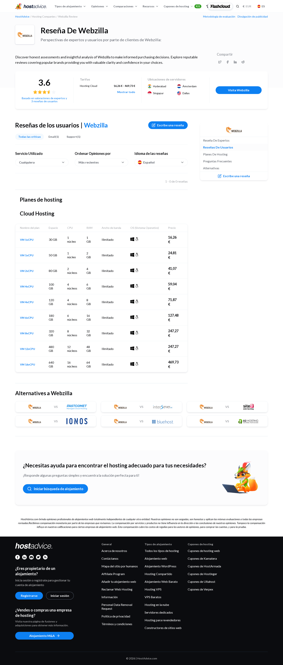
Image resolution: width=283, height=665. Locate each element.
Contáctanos (109, 558)
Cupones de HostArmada (204, 566)
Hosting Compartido (158, 574)
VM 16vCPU (27, 364)
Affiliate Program (113, 574)
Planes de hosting (215, 154)
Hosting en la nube (157, 604)
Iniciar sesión (60, 595)
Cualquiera (27, 162)
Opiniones (97, 6)
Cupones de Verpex (200, 589)
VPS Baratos (153, 597)
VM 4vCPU (26, 286)
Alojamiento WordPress (160, 566)
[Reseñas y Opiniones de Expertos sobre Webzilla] (220, 62)
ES (263, 6)
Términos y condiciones (116, 624)
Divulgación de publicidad (253, 16)
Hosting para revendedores (163, 620)
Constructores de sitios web (163, 628)
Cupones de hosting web (204, 551)
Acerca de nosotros (114, 551)
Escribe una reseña (170, 125)
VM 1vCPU (26, 239)
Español (149, 162)
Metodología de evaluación (219, 16)
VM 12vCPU (27, 349)
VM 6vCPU (26, 317)
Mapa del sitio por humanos (119, 566)
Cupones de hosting (182, 6)
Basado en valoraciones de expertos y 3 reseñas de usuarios (44, 99)
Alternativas (211, 168)
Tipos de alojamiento (68, 6)
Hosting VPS (153, 589)
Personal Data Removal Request (116, 606)
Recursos (148, 6)
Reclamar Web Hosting (116, 589)
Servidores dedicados (159, 612)
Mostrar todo (126, 92)
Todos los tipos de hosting (162, 551)
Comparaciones (123, 6)
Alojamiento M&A (42, 635)
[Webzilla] (24, 34)
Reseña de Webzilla (74, 30)
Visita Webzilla (238, 90)
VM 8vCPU (26, 333)
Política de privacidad (115, 616)
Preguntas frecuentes (217, 161)
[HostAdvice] (31, 6)
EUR (247, 6)
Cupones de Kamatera (202, 558)
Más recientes (89, 162)
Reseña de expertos (216, 140)
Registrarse (29, 595)
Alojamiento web (156, 558)
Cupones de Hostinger (202, 574)
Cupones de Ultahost (201, 581)
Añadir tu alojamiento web (118, 581)
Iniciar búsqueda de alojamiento (58, 489)
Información (109, 597)
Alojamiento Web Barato (161, 581)
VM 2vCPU (26, 271)
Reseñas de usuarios (218, 147)
